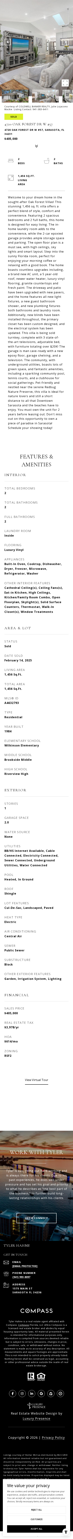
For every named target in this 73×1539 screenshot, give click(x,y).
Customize (37, 1519)
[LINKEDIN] (31, 1393)
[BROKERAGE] (60, 1393)
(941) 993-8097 (21, 1277)
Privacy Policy (53, 1437)
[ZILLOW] (50, 1393)
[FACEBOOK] (12, 1393)
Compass (23, 1324)
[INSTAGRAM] (22, 1393)
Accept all (36, 1528)
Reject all (36, 1509)
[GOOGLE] (41, 1393)
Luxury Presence (36, 1418)
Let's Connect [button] (36, 1218)
